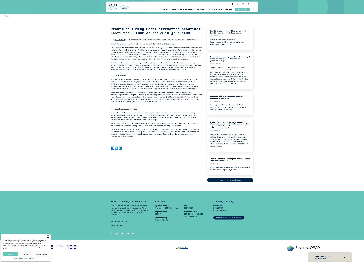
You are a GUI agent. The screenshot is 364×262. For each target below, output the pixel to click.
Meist (174, 9)
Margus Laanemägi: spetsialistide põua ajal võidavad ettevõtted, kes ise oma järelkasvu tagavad (230, 59)
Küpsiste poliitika (18, 258)
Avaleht (6, 16)
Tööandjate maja (215, 9)
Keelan (26, 254)
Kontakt (228, 9)
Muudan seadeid (41, 254)
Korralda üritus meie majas (228, 218)
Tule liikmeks (242, 9)
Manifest (201, 9)
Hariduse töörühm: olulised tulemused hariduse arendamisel (227, 97)
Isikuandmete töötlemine (30, 258)
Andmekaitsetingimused (119, 221)
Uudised (165, 9)
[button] (48, 236)
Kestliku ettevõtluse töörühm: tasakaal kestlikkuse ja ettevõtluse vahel (228, 32)
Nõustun (10, 254)
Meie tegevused (187, 9)
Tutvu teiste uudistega (230, 180)
